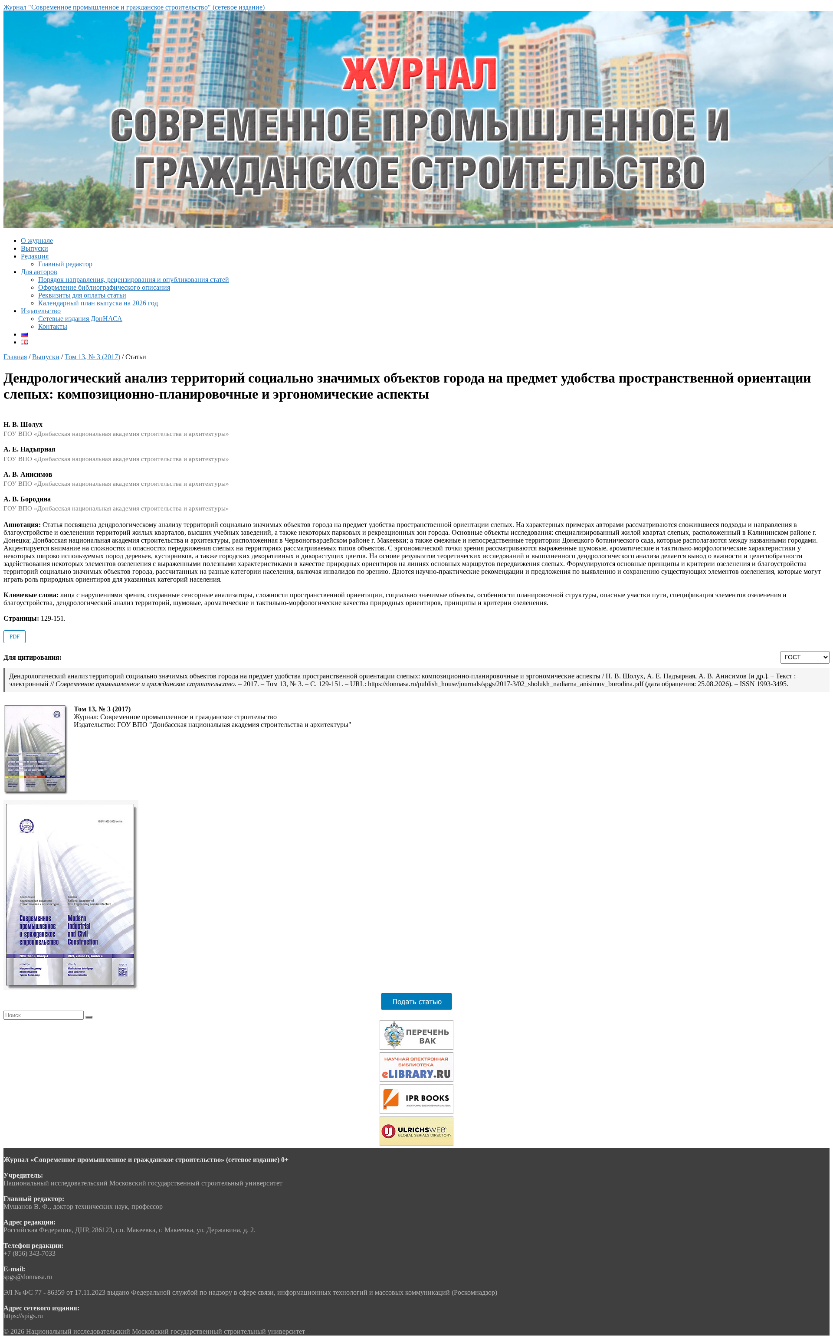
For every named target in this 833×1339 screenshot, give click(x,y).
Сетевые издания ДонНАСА (80, 318)
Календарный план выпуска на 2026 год (98, 303)
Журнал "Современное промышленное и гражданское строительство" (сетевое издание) (134, 7)
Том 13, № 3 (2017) (92, 356)
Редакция (35, 256)
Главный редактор (65, 264)
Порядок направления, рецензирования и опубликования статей (133, 279)
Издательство (41, 310)
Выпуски (34, 248)
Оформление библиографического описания (104, 287)
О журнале (37, 240)
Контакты (52, 326)
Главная (15, 356)
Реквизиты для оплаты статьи (82, 295)
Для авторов (39, 271)
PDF (15, 636)
